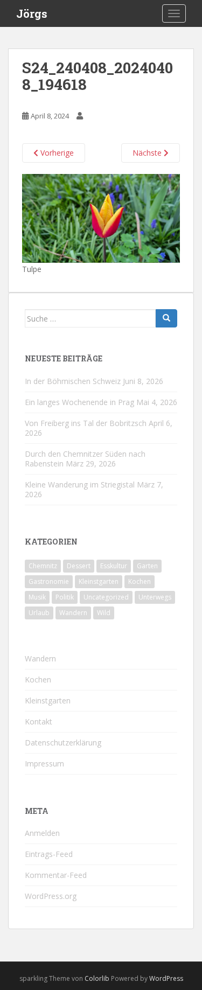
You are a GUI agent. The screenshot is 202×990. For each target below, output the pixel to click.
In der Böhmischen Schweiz (73, 381)
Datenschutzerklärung (63, 742)
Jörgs (31, 13)
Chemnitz (43, 565)
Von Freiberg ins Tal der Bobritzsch (86, 423)
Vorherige (56, 153)
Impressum (44, 763)
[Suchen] (166, 318)
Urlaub (39, 612)
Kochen (139, 581)
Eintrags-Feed (49, 854)
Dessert (78, 565)
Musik (37, 597)
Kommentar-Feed (56, 875)
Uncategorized (106, 597)
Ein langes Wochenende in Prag (79, 402)
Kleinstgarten (99, 581)
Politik (64, 597)
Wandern (73, 612)
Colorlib (97, 978)
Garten (147, 565)
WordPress (166, 978)
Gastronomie (49, 581)
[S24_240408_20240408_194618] (101, 218)
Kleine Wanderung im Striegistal (80, 484)
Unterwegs (154, 597)
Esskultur (113, 565)
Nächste (148, 153)
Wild (103, 612)
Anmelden (42, 833)
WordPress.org (50, 896)
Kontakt (38, 721)
